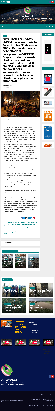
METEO (51, 394)
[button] (46, 26)
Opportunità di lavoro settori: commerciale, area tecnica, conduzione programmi (41, 400)
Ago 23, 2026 (8, 294)
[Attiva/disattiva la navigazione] (52, 26)
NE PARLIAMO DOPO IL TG (45, 396)
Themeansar (3, 401)
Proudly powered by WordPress (7, 400)
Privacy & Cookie (36, 403)
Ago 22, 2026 (34, 310)
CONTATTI (46, 394)
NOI (52, 396)
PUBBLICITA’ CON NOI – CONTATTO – (37, 405)
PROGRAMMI (44, 403)
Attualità (6, 257)
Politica (5, 259)
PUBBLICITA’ (50, 403)
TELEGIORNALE (49, 407)
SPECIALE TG (42, 407)
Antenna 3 (27, 16)
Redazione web (8, 85)
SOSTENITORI (50, 405)
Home (42, 394)
